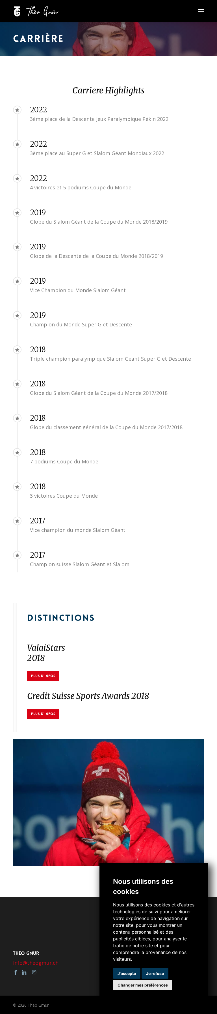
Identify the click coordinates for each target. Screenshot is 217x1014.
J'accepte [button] (127, 973)
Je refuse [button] (155, 973)
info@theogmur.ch (35, 962)
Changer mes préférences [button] (143, 985)
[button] (201, 11)
